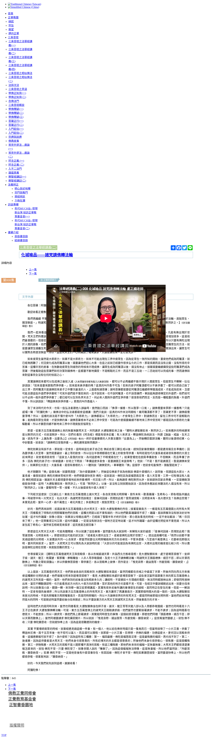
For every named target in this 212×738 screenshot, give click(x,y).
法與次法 (13, 85)
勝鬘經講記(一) (17, 176)
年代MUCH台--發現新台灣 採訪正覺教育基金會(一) (26, 212)
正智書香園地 (21, 705)
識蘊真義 (13, 172)
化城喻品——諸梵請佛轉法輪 (47, 255)
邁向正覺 (13, 33)
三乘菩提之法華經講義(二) (38, 247)
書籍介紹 (13, 232)
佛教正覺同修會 (22, 693)
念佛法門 (13, 101)
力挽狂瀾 (20, 200)
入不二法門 (15, 168)
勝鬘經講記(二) (17, 180)
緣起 (11, 21)
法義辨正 (13, 184)
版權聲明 (17, 725)
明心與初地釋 (22, 188)
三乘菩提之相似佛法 (20, 73)
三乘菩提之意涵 (17, 89)
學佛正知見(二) (17, 97)
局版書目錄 (21, 236)
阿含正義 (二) (16, 164)
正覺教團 (13, 17)
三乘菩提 (13, 37)
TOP (3, 735)
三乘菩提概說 (16, 105)
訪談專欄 (13, 204)
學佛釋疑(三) (15, 117)
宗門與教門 (21, 192)
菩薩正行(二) (15, 125)
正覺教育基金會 (22, 699)
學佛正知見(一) (17, 93)
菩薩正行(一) (15, 121)
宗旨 (11, 25)
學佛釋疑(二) (15, 113)
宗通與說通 (15, 136)
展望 (11, 29)
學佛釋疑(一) (15, 109)
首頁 (10, 13)
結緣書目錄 (21, 240)
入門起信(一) (15, 129)
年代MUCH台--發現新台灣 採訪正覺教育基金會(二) (26, 224)
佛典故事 (13, 140)
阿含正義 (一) (16, 160)
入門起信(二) (15, 133)
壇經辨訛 (20, 196)
